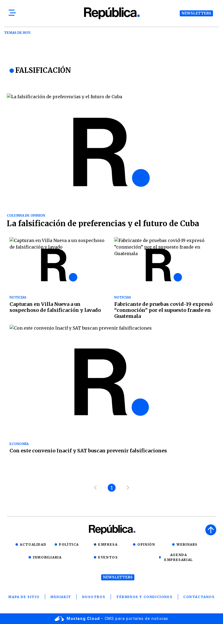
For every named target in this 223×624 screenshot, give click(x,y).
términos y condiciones (144, 597)
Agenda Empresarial (178, 557)
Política (69, 544)
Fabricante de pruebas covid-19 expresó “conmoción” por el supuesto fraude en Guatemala (163, 310)
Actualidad (33, 544)
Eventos (108, 557)
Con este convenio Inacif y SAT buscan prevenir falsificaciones (88, 450)
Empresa (107, 544)
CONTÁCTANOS (199, 597)
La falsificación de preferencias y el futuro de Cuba (103, 223)
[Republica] (111, 13)
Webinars (187, 544)
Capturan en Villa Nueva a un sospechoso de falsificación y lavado (55, 307)
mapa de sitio (23, 597)
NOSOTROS (94, 597)
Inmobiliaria (47, 557)
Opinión (146, 544)
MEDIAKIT (60, 597)
